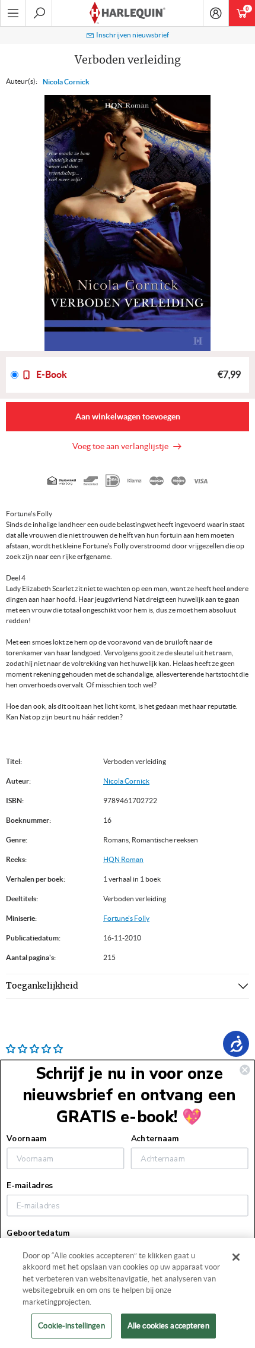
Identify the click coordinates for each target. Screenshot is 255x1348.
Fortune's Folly (126, 918)
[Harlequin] (127, 13)
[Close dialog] (244, 1069)
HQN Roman (123, 859)
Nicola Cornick (66, 82)
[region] (127, 1293)
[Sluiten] (236, 1257)
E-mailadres (29, 1185)
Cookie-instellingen (71, 1325)
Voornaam (26, 1139)
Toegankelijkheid (42, 986)
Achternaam (155, 1139)
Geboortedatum (38, 1232)
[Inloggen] (216, 13)
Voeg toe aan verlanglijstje (122, 446)
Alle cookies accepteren (168, 1325)
